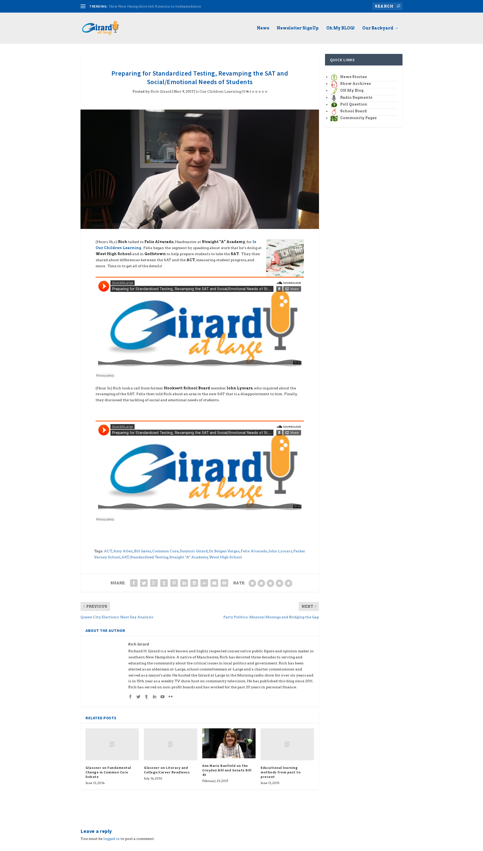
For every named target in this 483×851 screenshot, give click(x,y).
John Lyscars (280, 551)
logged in (111, 839)
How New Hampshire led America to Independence (155, 6)
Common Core (165, 551)
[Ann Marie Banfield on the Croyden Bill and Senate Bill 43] (229, 743)
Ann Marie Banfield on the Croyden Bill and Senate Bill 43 (226, 770)
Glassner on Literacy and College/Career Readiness (167, 769)
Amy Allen (123, 551)
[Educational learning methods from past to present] (287, 744)
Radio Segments (356, 97)
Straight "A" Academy (188, 557)
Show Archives (355, 84)
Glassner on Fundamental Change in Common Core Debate (108, 772)
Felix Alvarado (254, 551)
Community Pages (358, 118)
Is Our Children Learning (218, 91)
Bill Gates (142, 551)
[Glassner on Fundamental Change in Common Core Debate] (112, 744)
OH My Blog (352, 90)
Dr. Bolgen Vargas (224, 551)
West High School (225, 557)
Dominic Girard (194, 551)
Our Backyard (377, 28)
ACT (108, 551)
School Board (353, 111)
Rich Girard (161, 91)
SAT (125, 557)
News (263, 28)
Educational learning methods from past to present (281, 772)
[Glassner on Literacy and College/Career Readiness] (170, 744)
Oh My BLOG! (340, 28)
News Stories (353, 77)
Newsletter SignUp (298, 28)
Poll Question (353, 104)
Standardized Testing (149, 557)
